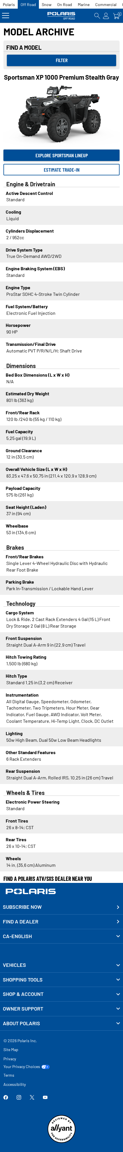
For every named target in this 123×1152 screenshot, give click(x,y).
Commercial (105, 4)
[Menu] (5, 16)
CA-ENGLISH (17, 936)
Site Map (10, 1049)
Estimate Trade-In (62, 169)
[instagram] (19, 1098)
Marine (84, 4)
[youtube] (45, 1098)
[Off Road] (61, 16)
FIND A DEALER (20, 921)
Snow (46, 4)
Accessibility (14, 1084)
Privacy (9, 1058)
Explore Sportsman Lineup (61, 155)
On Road (64, 4)
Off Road (28, 4)
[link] (61, 965)
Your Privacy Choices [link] (21, 1066)
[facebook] (5, 1098)
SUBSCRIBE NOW (22, 907)
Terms (8, 1075)
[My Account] (106, 16)
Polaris (9, 4)
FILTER (62, 60)
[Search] (97, 16)
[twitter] (32, 1098)
